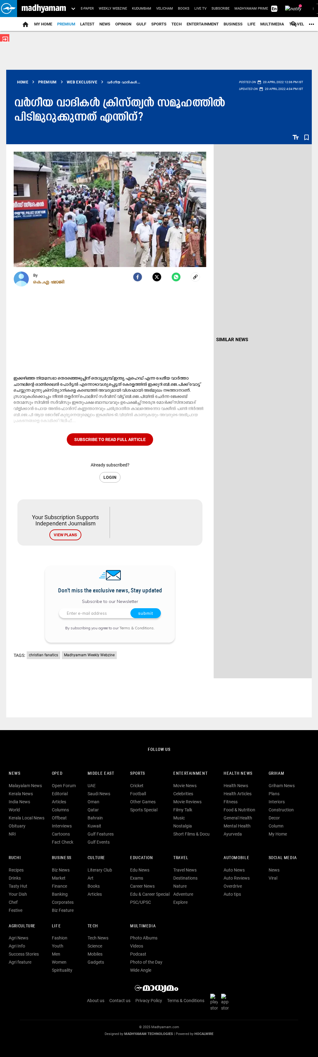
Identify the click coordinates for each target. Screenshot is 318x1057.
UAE (92, 785)
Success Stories (24, 954)
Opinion (123, 24)
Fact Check (62, 842)
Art (90, 878)
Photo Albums (143, 937)
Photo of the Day (146, 962)
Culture (96, 858)
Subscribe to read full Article (110, 439)
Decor (274, 817)
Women (59, 962)
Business (233, 24)
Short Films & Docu (191, 834)
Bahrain (95, 817)
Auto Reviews (237, 878)
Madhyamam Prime (251, 9)
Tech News (98, 937)
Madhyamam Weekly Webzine (89, 655)
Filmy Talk (182, 809)
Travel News (185, 869)
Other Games (143, 801)
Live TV (200, 9)
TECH (176, 24)
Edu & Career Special (150, 894)
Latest (87, 24)
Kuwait (94, 825)
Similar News (232, 339)
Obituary (17, 825)
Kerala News (21, 793)
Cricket (136, 785)
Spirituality (62, 970)
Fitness (231, 801)
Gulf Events (99, 842)
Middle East (101, 773)
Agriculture (22, 926)
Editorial (60, 793)
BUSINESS (61, 858)
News (104, 24)
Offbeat (59, 817)
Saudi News (99, 793)
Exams (136, 878)
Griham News (282, 785)
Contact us (119, 1000)
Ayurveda (233, 834)
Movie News (185, 785)
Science (95, 945)
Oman (93, 801)
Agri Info (17, 945)
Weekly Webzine (113, 9)
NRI (12, 834)
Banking (60, 894)
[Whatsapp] (176, 277)
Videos (136, 945)
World (14, 809)
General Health (238, 817)
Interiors (277, 801)
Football (138, 793)
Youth (57, 945)
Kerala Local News (26, 817)
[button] (8, 8)
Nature (180, 886)
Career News (142, 886)
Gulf (141, 24)
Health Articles (238, 793)
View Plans (65, 535)
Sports (158, 24)
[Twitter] (156, 277)
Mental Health (237, 825)
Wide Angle (140, 970)
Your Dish (18, 894)
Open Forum (64, 785)
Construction (281, 809)
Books (183, 9)
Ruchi (15, 858)
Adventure (183, 894)
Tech (93, 926)
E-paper (87, 9)
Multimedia (272, 24)
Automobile (236, 858)
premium (66, 24)
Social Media (283, 858)
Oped (57, 773)
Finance (59, 886)
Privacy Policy (148, 1000)
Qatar (93, 809)
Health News (238, 773)
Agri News (18, 937)
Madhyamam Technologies (148, 1034)
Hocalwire (203, 1034)
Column (276, 825)
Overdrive (233, 886)
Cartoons (61, 834)
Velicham (164, 9)
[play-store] (215, 1002)
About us (95, 1000)
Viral (273, 878)
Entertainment (203, 24)
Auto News (234, 869)
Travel (181, 858)
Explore (180, 902)
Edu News (139, 869)
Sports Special (143, 809)
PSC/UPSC (140, 902)
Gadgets (96, 962)
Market (59, 878)
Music (179, 817)
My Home (43, 24)
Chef (13, 902)
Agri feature (20, 962)
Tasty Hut (18, 886)
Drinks (15, 878)
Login (109, 477)
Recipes (16, 869)
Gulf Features (101, 834)
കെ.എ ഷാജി (49, 282)
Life (251, 24)
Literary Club (100, 869)
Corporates (63, 902)
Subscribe (220, 9)
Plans (274, 793)
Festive (15, 910)
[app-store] (226, 1002)
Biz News (61, 869)
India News (19, 801)
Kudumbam (141, 9)
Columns (60, 809)
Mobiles (95, 954)
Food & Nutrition (239, 809)
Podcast (138, 954)
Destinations (185, 878)
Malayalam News (25, 785)
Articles (59, 801)
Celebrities (183, 793)
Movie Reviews (187, 801)
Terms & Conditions (137, 628)
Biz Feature (63, 910)
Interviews (62, 825)
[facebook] (137, 277)
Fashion (59, 937)
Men (56, 954)
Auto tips (232, 894)
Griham (276, 773)
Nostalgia (182, 825)
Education (141, 858)
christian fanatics (43, 655)
